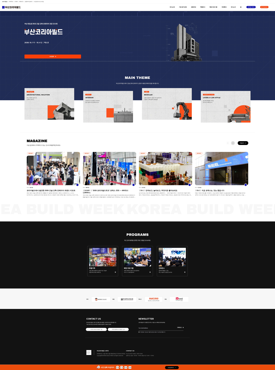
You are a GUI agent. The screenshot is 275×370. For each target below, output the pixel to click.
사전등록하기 (171, 367)
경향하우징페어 (28, 1)
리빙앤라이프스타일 (39, 1)
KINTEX (11, 1)
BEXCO (21, 1)
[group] (53, 175)
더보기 (243, 143)
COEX (16, 1)
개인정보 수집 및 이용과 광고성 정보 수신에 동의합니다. (153, 332)
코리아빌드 (5, 1)
